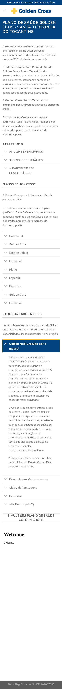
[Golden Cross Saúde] (31, 11)
